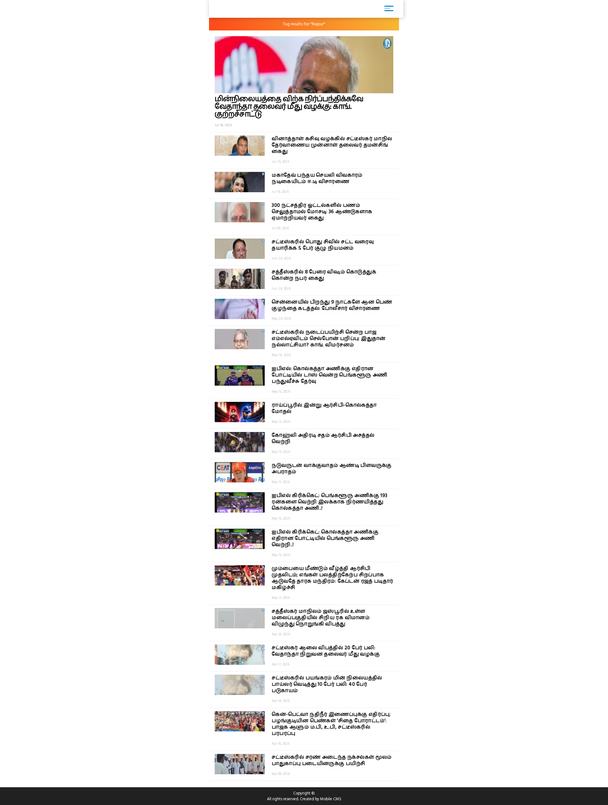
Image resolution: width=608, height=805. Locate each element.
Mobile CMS (330, 799)
